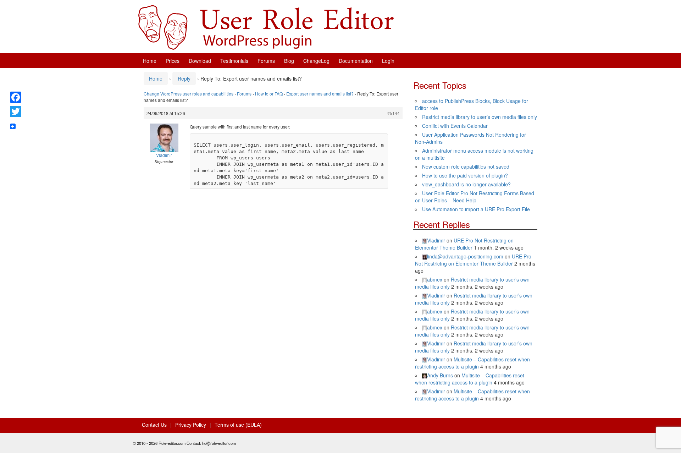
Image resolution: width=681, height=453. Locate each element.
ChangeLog (316, 60)
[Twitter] (16, 111)
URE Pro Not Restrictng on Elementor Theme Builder (464, 244)
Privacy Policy (190, 424)
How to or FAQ (269, 94)
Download (200, 60)
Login (388, 60)
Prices (172, 60)
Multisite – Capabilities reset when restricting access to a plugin (472, 363)
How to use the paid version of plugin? (465, 175)
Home (149, 60)
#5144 (393, 113)
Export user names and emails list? (320, 94)
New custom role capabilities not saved (465, 166)
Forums (266, 60)
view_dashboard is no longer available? (466, 184)
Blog (289, 60)
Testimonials (234, 60)
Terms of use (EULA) (238, 424)
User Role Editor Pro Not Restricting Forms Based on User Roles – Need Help (474, 197)
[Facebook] (16, 97)
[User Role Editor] (266, 26)
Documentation (356, 60)
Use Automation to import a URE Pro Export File (476, 209)
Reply (184, 78)
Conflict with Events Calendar (455, 125)
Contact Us (154, 424)
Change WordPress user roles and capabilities (188, 94)
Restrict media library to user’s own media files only (479, 116)
